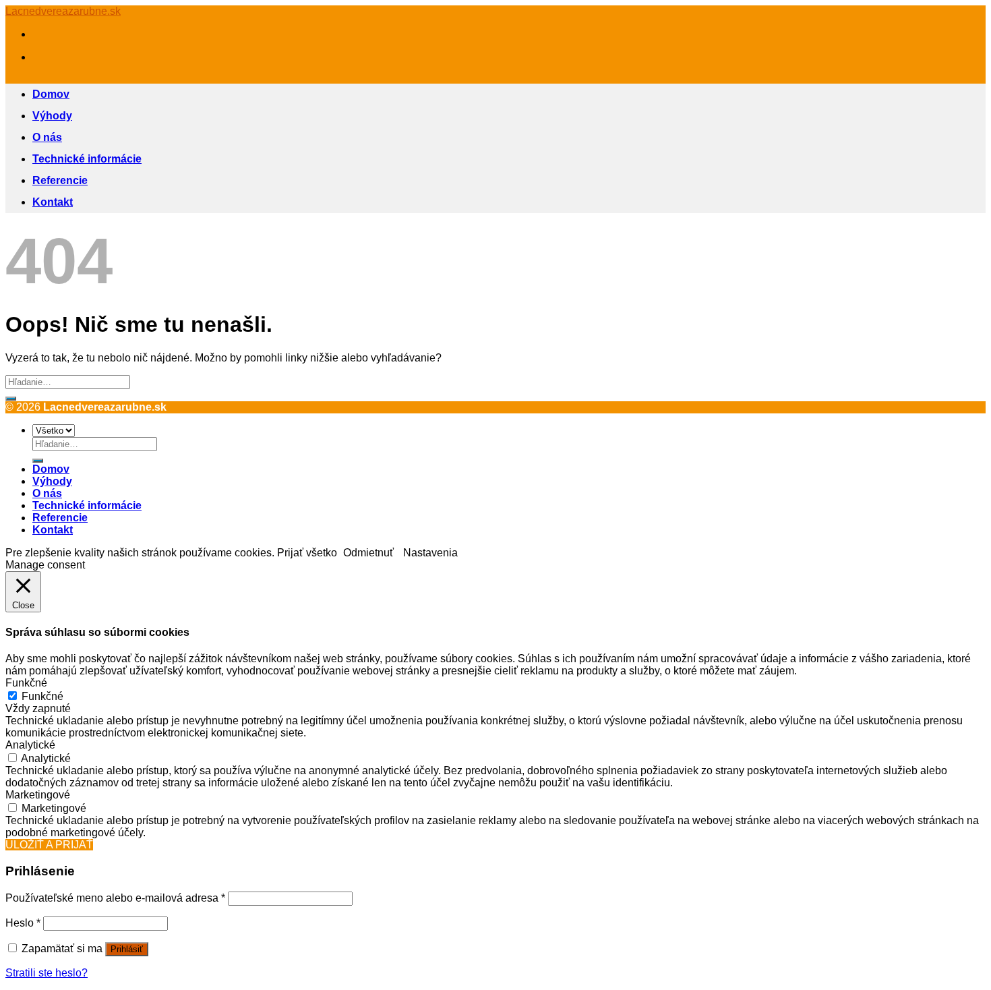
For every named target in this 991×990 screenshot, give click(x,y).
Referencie (60, 180)
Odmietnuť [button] (368, 552)
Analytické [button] (30, 745)
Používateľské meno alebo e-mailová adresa (115, 898)
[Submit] (10, 399)
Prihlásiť (127, 949)
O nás (47, 137)
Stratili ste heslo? (46, 973)
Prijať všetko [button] (307, 552)
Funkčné (42, 696)
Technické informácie (87, 159)
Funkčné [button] (26, 683)
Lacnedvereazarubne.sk (63, 11)
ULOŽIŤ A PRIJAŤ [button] (49, 844)
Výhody (52, 115)
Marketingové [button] (37, 794)
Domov (50, 94)
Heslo (22, 923)
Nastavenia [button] (430, 552)
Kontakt (52, 202)
